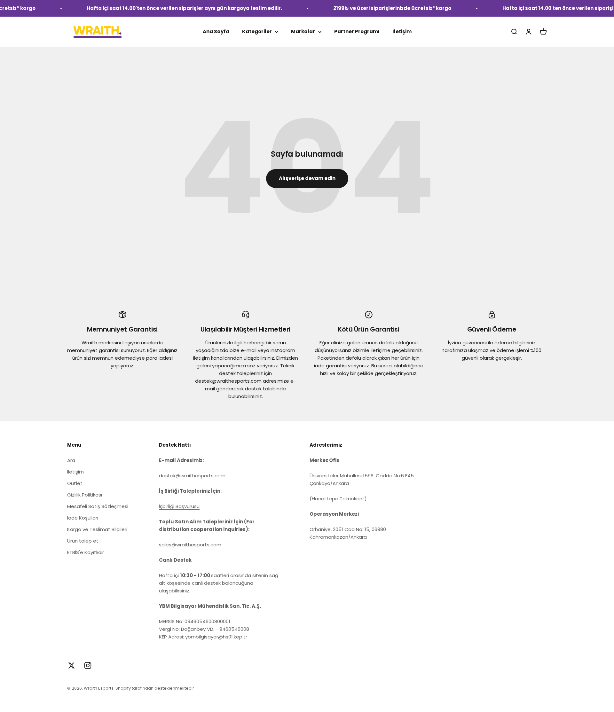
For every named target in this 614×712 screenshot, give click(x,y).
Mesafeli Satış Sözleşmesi (97, 506)
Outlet (75, 483)
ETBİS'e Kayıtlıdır (85, 552)
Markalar (303, 31)
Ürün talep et (82, 540)
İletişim (402, 31)
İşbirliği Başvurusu (179, 506)
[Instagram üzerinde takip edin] (87, 665)
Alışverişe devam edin (307, 178)
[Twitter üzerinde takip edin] (71, 665)
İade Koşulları (82, 517)
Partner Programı (357, 31)
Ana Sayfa (216, 31)
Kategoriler (257, 31)
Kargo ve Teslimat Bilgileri (97, 529)
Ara (71, 460)
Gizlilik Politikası (84, 494)
